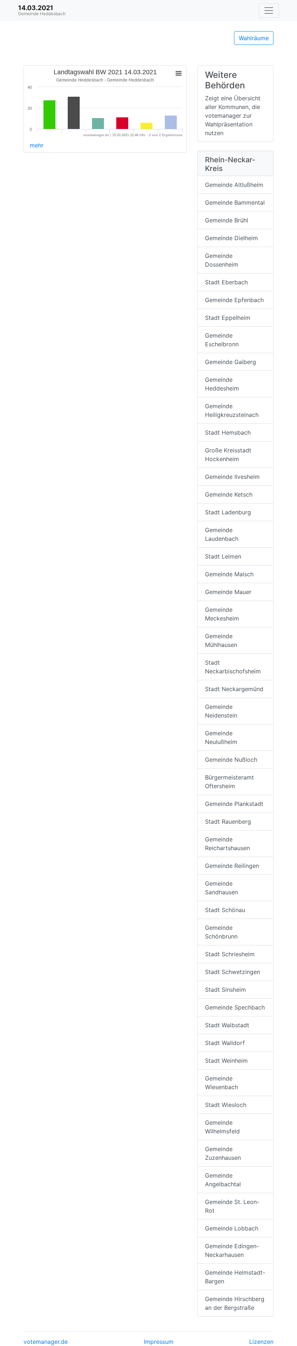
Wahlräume (254, 38)
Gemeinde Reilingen (232, 865)
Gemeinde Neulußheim (221, 737)
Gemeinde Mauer (228, 591)
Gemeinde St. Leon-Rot (232, 1206)
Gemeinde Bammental (235, 202)
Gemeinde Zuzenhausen (223, 1153)
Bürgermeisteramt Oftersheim (229, 782)
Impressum (158, 1341)
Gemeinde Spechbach (235, 1007)
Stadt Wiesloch (225, 1104)
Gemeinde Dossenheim (221, 260)
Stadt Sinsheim (225, 989)
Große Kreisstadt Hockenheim (228, 455)
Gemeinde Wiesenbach (221, 1083)
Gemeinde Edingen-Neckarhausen (232, 1250)
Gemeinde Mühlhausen (221, 640)
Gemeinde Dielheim (231, 238)
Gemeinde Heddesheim (222, 384)
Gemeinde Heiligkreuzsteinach (232, 410)
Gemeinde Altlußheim (234, 184)
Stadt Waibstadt (227, 1025)
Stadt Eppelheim (227, 317)
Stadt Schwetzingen (232, 971)
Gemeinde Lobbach (231, 1228)
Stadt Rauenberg (228, 821)
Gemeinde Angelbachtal (223, 1180)
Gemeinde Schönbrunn (221, 932)
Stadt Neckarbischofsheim (233, 667)
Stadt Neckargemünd (234, 689)
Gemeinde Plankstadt (234, 803)
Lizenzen (261, 1341)
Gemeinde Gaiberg (230, 361)
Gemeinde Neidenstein (221, 711)
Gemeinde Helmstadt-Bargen (235, 1277)
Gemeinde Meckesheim (222, 614)
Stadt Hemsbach (228, 432)
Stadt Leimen (223, 556)
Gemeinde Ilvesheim (232, 476)
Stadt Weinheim (226, 1060)
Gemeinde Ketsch (228, 494)
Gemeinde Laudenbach (221, 534)
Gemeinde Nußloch (231, 759)
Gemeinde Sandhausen (221, 888)
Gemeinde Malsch (229, 574)
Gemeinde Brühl (226, 220)
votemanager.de (46, 1341)
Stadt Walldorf (225, 1042)
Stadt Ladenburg (228, 512)
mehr (36, 145)
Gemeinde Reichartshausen (227, 844)
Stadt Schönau (225, 910)
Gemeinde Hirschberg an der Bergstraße (234, 1303)
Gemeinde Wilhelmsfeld (222, 1127)
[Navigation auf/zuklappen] (269, 10)
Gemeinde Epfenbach (234, 300)
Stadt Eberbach (226, 282)
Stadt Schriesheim (230, 954)
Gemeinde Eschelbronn (222, 340)
